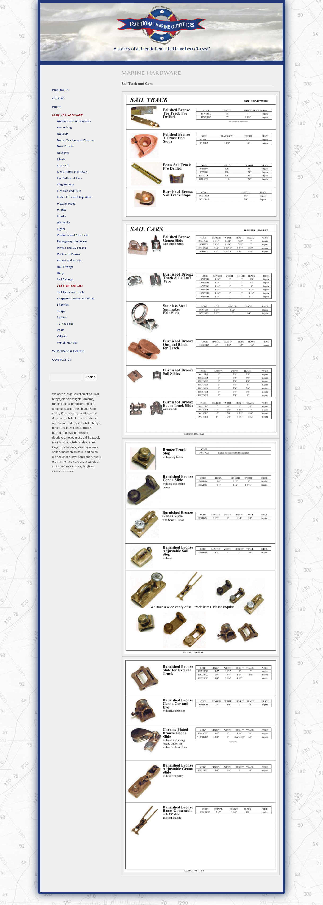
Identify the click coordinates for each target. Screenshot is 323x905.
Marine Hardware (67, 115)
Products (60, 90)
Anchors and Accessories (74, 121)
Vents (60, 330)
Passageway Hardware (72, 241)
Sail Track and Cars (70, 286)
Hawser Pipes (66, 203)
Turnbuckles (65, 324)
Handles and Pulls (69, 191)
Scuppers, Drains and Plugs (75, 298)
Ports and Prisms (68, 254)
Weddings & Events (68, 351)
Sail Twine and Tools (70, 292)
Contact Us (61, 360)
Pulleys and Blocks (69, 260)
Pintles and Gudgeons (71, 248)
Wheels (62, 336)
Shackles (63, 305)
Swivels (62, 317)
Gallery (58, 98)
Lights (61, 229)
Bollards (62, 134)
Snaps (61, 311)
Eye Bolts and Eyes (69, 178)
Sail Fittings (65, 279)
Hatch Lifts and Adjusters (74, 197)
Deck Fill (63, 165)
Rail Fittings (65, 267)
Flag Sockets (65, 184)
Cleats (61, 159)
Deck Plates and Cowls (72, 172)
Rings (60, 273)
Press (56, 107)
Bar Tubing (64, 127)
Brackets (63, 153)
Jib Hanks (63, 222)
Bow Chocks (65, 146)
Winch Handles (67, 343)
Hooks (61, 216)
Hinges (61, 210)
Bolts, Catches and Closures (76, 140)
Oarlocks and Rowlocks (72, 235)
